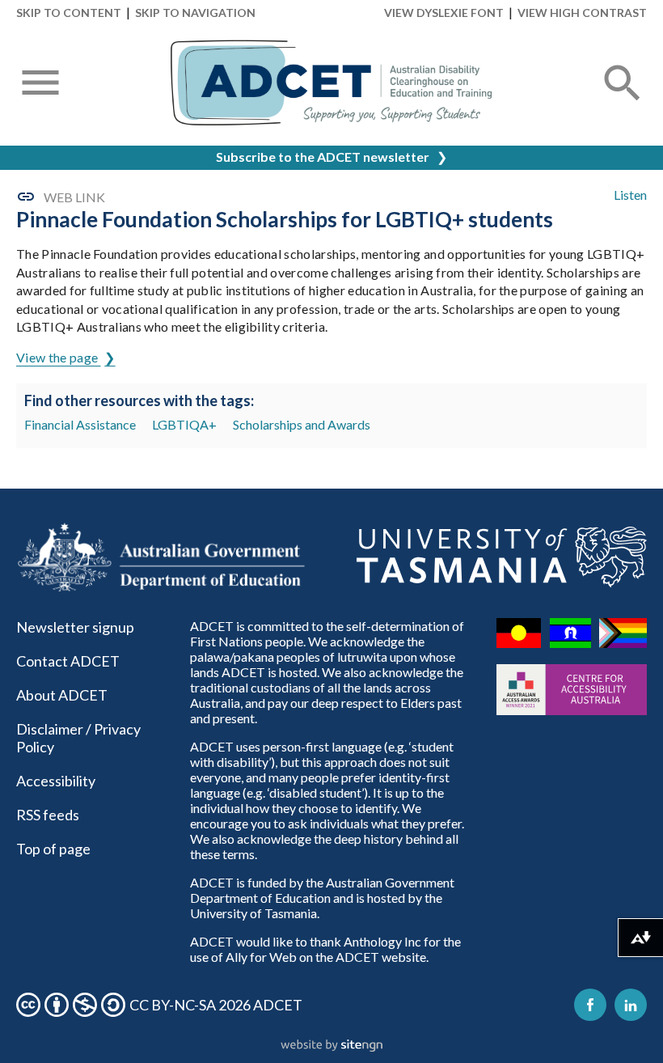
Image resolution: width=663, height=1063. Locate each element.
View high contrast (582, 12)
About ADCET (62, 695)
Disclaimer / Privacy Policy (78, 738)
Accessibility (55, 781)
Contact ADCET (68, 661)
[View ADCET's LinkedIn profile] (630, 1005)
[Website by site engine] (331, 1046)
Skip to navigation (195, 12)
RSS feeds (47, 815)
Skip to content (68, 12)
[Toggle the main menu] (40, 84)
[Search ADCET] (622, 102)
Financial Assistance (80, 424)
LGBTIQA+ (184, 424)
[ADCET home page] (331, 83)
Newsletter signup (75, 627)
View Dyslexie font (444, 12)
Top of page (53, 849)
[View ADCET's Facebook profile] (590, 1005)
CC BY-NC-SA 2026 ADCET (215, 1005)
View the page (58, 357)
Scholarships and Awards (301, 424)
